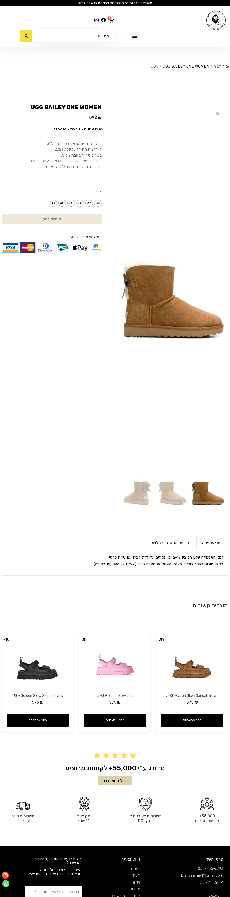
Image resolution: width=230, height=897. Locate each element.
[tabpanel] (115, 562)
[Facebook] (103, 20)
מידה (98, 190)
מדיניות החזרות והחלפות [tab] (170, 542)
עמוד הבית (221, 66)
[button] (134, 36)
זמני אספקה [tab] (212, 542)
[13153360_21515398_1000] (172, 287)
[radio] (98, 203)
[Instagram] (96, 20)
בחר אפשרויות (192, 720)
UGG (154, 66)
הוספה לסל (52, 219)
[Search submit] (26, 36)
